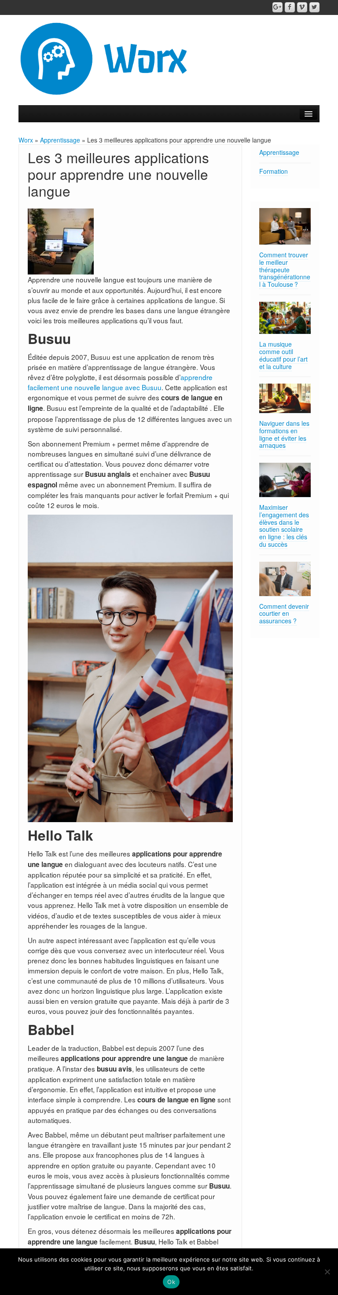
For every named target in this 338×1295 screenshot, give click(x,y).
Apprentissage (60, 139)
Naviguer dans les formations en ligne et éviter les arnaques (284, 434)
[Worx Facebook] (290, 7)
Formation (273, 171)
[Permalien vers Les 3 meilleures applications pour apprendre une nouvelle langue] (61, 240)
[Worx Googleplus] (277, 7)
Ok (171, 1281)
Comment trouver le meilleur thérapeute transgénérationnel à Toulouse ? (284, 269)
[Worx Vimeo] (302, 7)
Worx (25, 139)
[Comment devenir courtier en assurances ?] (285, 579)
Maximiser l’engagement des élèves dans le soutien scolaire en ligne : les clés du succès (284, 526)
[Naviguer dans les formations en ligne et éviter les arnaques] (285, 398)
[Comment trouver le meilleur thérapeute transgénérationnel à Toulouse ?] (285, 226)
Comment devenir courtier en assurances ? (284, 614)
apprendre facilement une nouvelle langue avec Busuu (120, 382)
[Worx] (104, 58)
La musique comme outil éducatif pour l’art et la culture (283, 355)
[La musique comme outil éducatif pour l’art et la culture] (285, 318)
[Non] (327, 1271)
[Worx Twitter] (314, 7)
